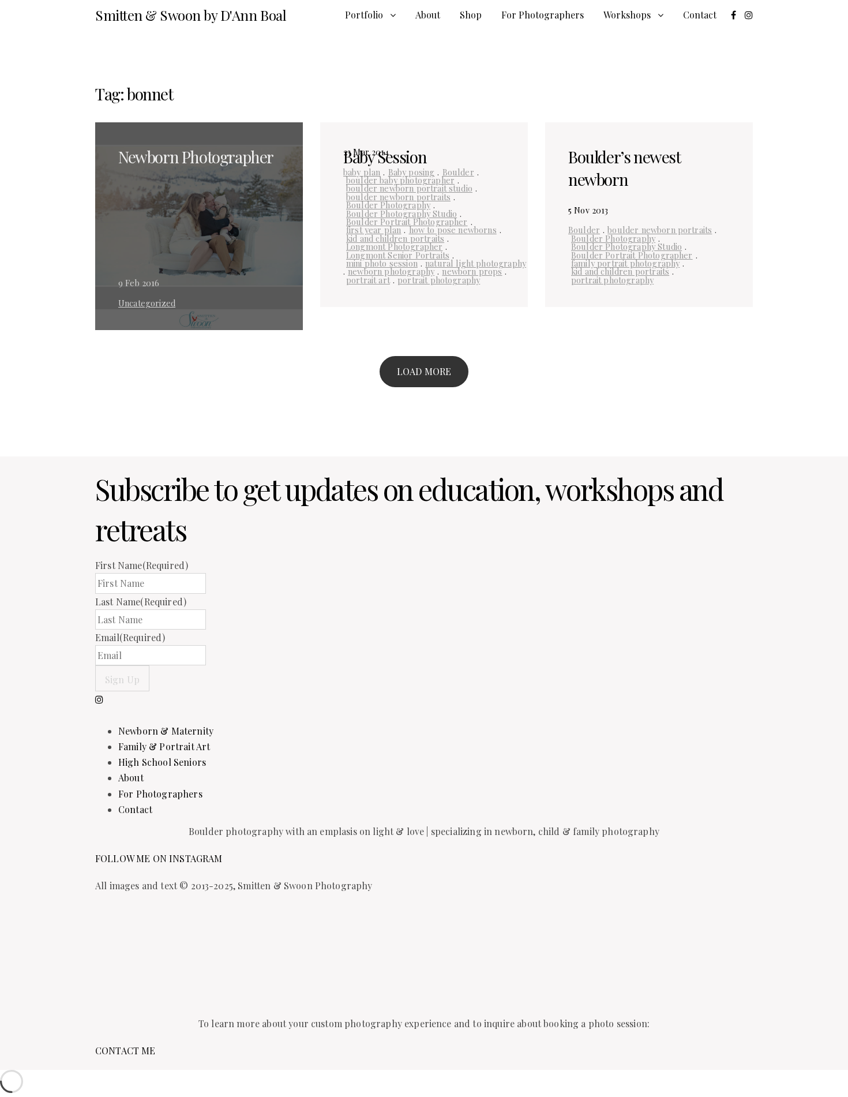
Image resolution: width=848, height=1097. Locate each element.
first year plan (373, 230)
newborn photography (391, 271)
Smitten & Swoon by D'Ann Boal (190, 15)
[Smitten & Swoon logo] (239, 959)
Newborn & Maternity (165, 731)
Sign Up (122, 679)
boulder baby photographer (400, 180)
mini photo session (382, 263)
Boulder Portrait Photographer (407, 222)
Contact (699, 15)
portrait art (368, 280)
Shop (471, 15)
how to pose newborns (453, 230)
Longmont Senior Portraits (397, 255)
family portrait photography (625, 263)
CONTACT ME (125, 1050)
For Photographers (542, 15)
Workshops (627, 15)
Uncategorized (146, 303)
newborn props (472, 271)
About (427, 15)
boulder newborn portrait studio (409, 188)
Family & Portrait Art (164, 746)
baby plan (361, 172)
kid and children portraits (395, 238)
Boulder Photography (388, 205)
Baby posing (411, 172)
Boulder (458, 172)
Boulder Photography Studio (401, 213)
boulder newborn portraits (398, 197)
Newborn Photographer (195, 156)
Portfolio (364, 15)
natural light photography (475, 263)
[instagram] (99, 699)
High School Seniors (162, 762)
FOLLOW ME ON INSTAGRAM (159, 858)
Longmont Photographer (394, 246)
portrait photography (438, 280)
